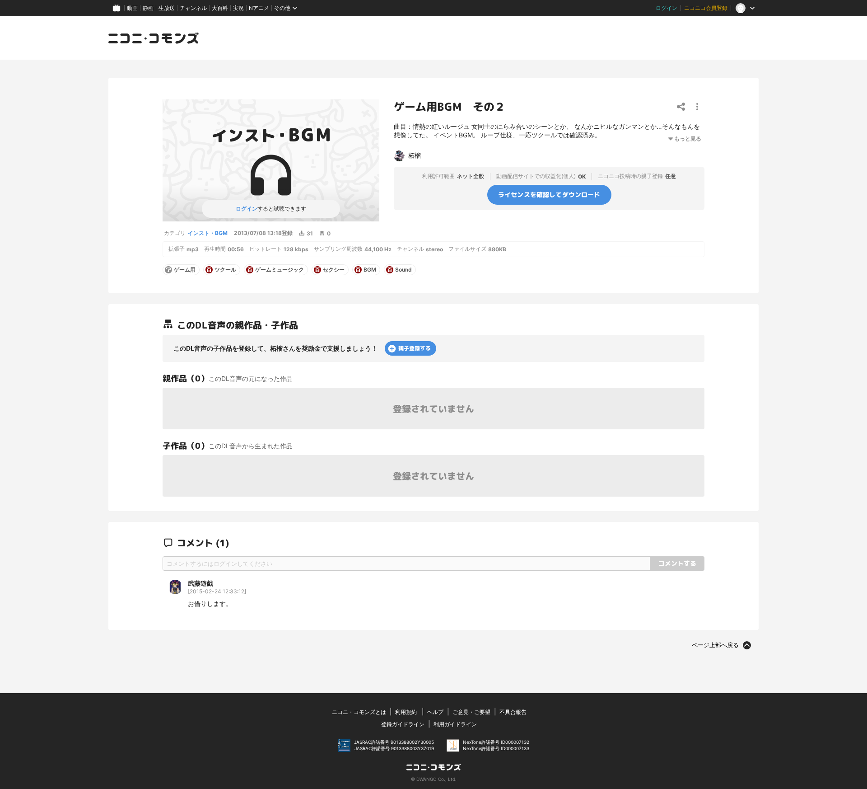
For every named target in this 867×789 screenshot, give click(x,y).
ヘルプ (435, 712)
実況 (238, 8)
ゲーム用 (185, 269)
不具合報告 (513, 712)
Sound (403, 269)
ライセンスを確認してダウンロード (549, 194)
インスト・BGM (208, 233)
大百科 (220, 8)
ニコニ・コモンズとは (359, 712)
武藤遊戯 (200, 583)
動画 (132, 8)
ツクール (225, 269)
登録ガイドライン (402, 724)
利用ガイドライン (455, 724)
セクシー (334, 269)
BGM (370, 269)
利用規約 (406, 712)
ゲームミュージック (279, 269)
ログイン (666, 8)
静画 (148, 8)
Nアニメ (259, 8)
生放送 (166, 8)
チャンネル (193, 8)
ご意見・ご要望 (471, 712)
